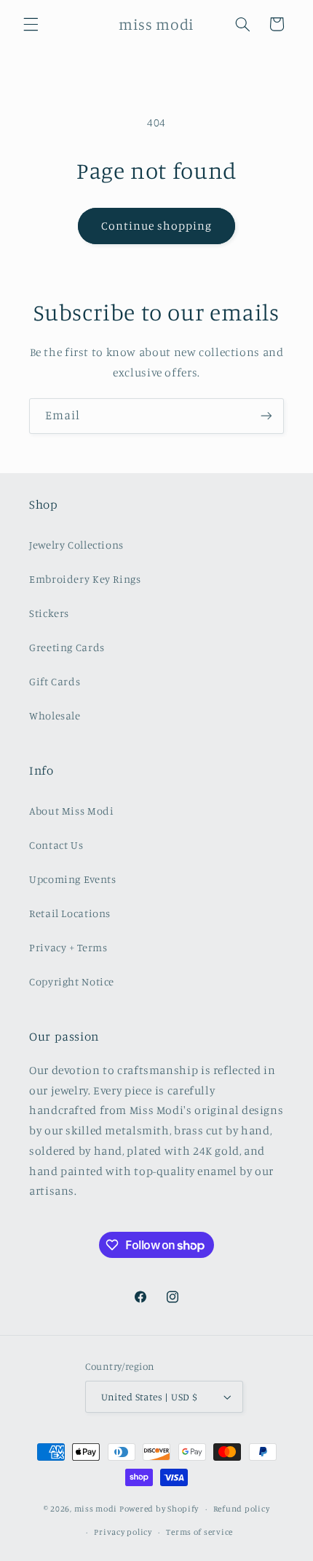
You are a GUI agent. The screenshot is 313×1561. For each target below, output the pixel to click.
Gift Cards (54, 681)
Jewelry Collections (76, 545)
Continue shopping (157, 226)
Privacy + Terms (68, 947)
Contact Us (56, 845)
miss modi (96, 1509)
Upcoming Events (72, 879)
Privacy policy (122, 1532)
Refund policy (241, 1509)
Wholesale (55, 715)
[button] (30, 24)
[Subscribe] (266, 416)
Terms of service (199, 1532)
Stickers (49, 613)
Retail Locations (70, 913)
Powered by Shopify (159, 1509)
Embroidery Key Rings (85, 579)
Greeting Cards (67, 647)
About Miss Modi (71, 810)
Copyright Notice (71, 981)
